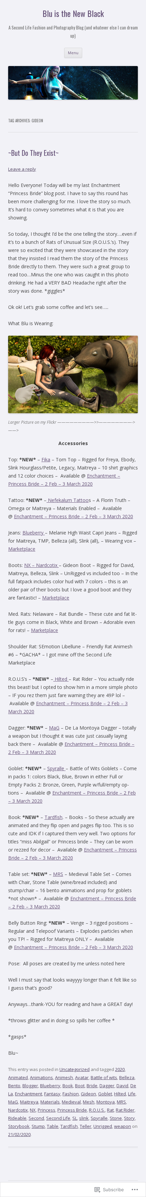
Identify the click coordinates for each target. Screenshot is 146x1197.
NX (33, 1110)
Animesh (64, 1077)
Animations (41, 1077)
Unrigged (102, 1126)
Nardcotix (18, 1110)
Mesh (88, 1102)
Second (36, 1118)
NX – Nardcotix (41, 565)
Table (52, 1126)
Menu (73, 52)
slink (84, 1118)
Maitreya (29, 1102)
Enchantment (28, 1094)
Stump (38, 1126)
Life (131, 1094)
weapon (122, 1126)
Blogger (30, 1086)
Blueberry (33, 532)
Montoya (105, 1102)
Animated (18, 1077)
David (122, 1086)
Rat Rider (125, 1110)
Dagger (106, 1086)
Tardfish (53, 817)
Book (67, 1086)
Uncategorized (74, 1069)
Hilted (61, 679)
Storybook (19, 1126)
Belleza (126, 1077)
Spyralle (56, 768)
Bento (14, 1086)
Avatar (82, 1077)
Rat (110, 1110)
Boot (80, 1086)
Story (129, 1118)
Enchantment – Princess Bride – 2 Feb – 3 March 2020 (73, 516)
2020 (120, 1069)
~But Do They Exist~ (33, 153)
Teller (85, 1126)
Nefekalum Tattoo (68, 500)
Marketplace (21, 549)
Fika (45, 459)
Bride (92, 1086)
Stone (116, 1118)
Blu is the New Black (73, 13)
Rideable (17, 1118)
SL (74, 1118)
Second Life (58, 1118)
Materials (50, 1102)
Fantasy (52, 1094)
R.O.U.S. (97, 1110)
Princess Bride (72, 1110)
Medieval (71, 1102)
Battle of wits (104, 1077)
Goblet (105, 1094)
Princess (46, 1110)
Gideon (88, 1094)
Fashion (70, 1094)
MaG (54, 727)
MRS (58, 874)
